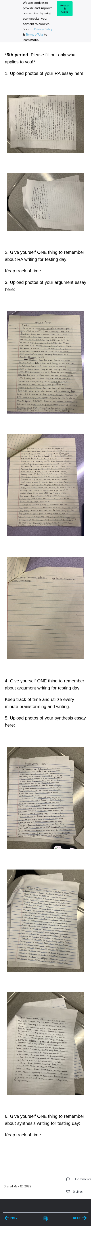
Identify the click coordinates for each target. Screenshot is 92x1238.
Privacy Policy (43, 29)
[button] (68, 1179)
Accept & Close (65, 8)
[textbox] (45, 600)
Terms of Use (35, 34)
